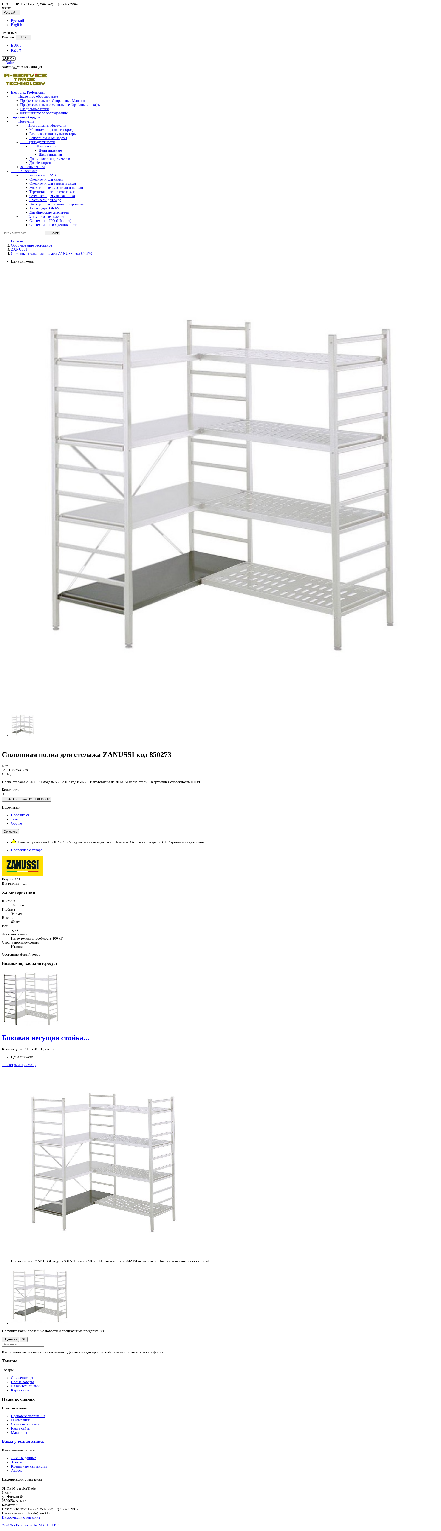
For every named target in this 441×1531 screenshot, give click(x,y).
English (16, 25)
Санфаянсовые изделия (42, 216)
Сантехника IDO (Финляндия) (53, 225)
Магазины (19, 1432)
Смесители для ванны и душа (52, 183)
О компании (20, 1420)
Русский (17, 21)
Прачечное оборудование (34, 96)
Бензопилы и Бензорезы (48, 138)
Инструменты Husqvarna (43, 125)
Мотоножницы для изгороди (52, 130)
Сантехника (24, 171)
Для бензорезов (41, 163)
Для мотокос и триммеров (49, 159)
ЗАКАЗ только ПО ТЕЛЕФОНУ (27, 799)
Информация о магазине (21, 1517)
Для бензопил (43, 146)
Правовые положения (28, 1416)
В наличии (10, 883)
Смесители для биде (45, 200)
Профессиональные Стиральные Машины (53, 101)
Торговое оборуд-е (25, 117)
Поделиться (20, 815)
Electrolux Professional (28, 92)
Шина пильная (50, 154)
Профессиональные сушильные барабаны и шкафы (60, 105)
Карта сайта (20, 1390)
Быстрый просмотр (19, 1065)
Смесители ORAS (38, 175)
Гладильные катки (34, 109)
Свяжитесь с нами (25, 1386)
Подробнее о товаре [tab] (26, 850)
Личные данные (23, 1458)
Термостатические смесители (52, 192)
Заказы (16, 1462)
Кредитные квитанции (29, 1466)
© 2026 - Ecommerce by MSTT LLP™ (31, 1525)
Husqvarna (22, 121)
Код (5, 879)
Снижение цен (22, 1378)
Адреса (16, 1470)
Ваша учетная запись (23, 1441)
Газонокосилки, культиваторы (52, 134)
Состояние (11, 954)
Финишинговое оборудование (44, 113)
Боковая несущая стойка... (45, 1038)
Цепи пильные (50, 150)
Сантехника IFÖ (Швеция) (50, 221)
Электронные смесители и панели (56, 187)
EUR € (16, 45)
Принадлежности (37, 142)
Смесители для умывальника (52, 196)
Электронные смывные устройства (57, 204)
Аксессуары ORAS (44, 208)
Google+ (17, 823)
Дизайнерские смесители (49, 212)
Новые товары (22, 1382)
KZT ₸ (16, 50)
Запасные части (32, 167)
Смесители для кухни (46, 179)
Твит (15, 819)
